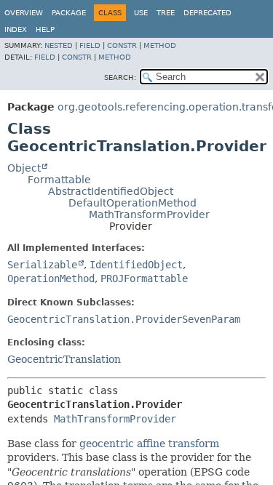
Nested (58, 45)
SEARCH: (120, 77)
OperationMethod (51, 278)
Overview (23, 13)
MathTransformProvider (149, 214)
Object (24, 168)
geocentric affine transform (149, 443)
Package (69, 13)
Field (89, 45)
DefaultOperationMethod (132, 203)
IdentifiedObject (136, 264)
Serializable (42, 264)
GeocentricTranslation (64, 359)
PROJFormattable (144, 278)
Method (159, 45)
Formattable (59, 179)
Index (15, 29)
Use (141, 13)
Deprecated (207, 13)
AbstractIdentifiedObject (110, 191)
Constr (122, 45)
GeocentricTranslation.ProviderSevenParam (123, 319)
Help (45, 29)
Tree (166, 13)
